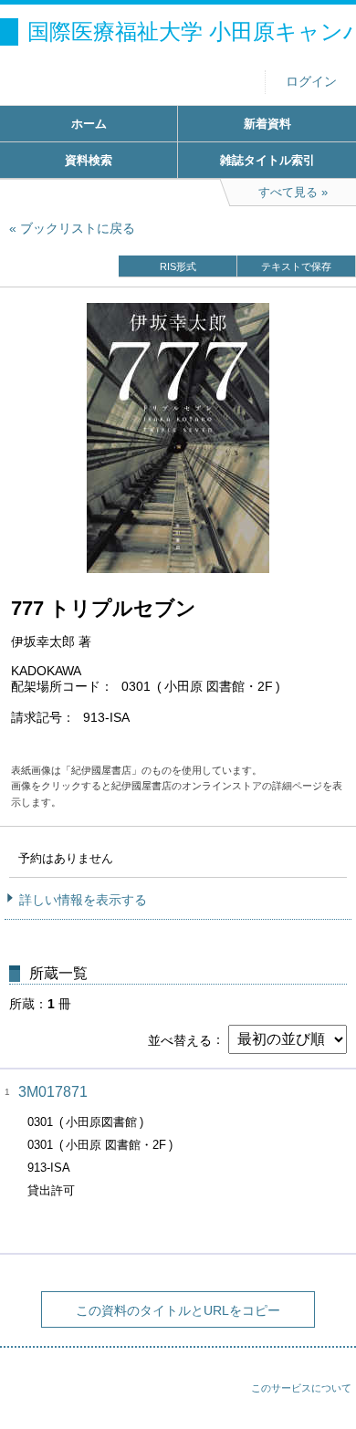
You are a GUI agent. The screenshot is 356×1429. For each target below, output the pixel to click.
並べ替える (180, 1039)
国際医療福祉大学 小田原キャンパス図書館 (191, 31)
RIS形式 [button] (178, 266)
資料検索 (88, 160)
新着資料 (267, 123)
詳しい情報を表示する (83, 899)
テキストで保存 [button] (296, 266)
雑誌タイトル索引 (267, 160)
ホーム (89, 123)
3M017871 (53, 1092)
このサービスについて (301, 1387)
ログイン (311, 82)
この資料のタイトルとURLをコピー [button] (178, 1310)
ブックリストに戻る (77, 228)
